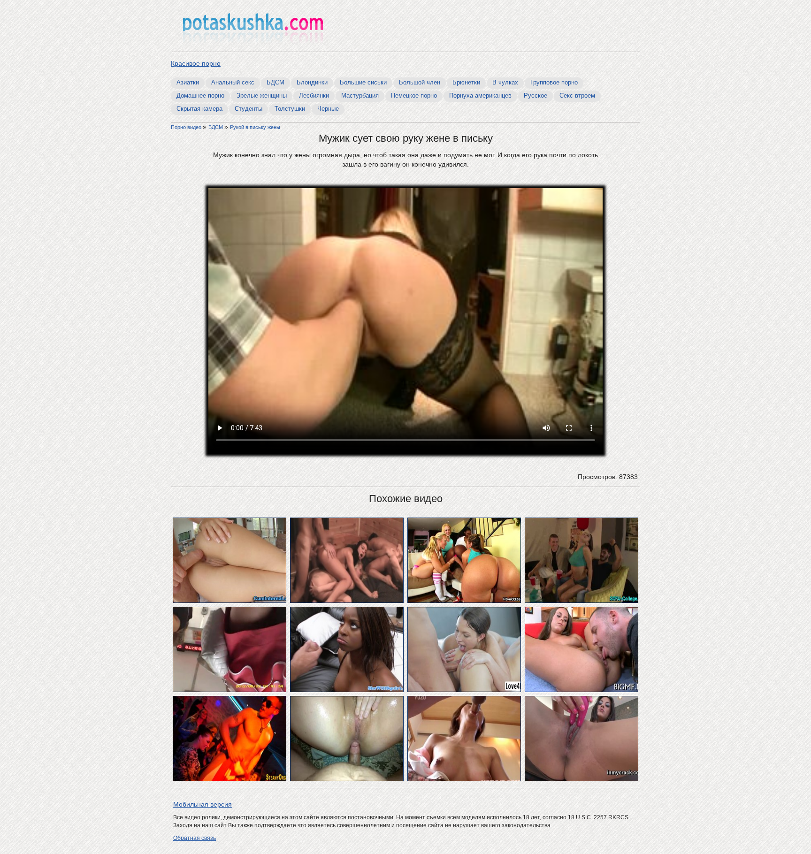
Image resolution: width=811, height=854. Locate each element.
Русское (535, 95)
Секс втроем (577, 95)
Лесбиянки (314, 95)
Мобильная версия (202, 804)
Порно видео (187, 127)
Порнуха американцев (480, 95)
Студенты (248, 108)
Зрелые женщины (262, 95)
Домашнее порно (200, 95)
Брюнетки (466, 82)
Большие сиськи (363, 82)
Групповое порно (554, 82)
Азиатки (187, 82)
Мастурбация (360, 95)
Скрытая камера (199, 108)
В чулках (505, 82)
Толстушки (290, 108)
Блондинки (312, 82)
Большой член (419, 82)
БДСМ (275, 82)
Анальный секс (232, 82)
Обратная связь (194, 838)
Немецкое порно (414, 95)
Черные (328, 108)
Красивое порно (196, 63)
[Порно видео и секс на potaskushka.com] (253, 27)
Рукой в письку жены (255, 127)
